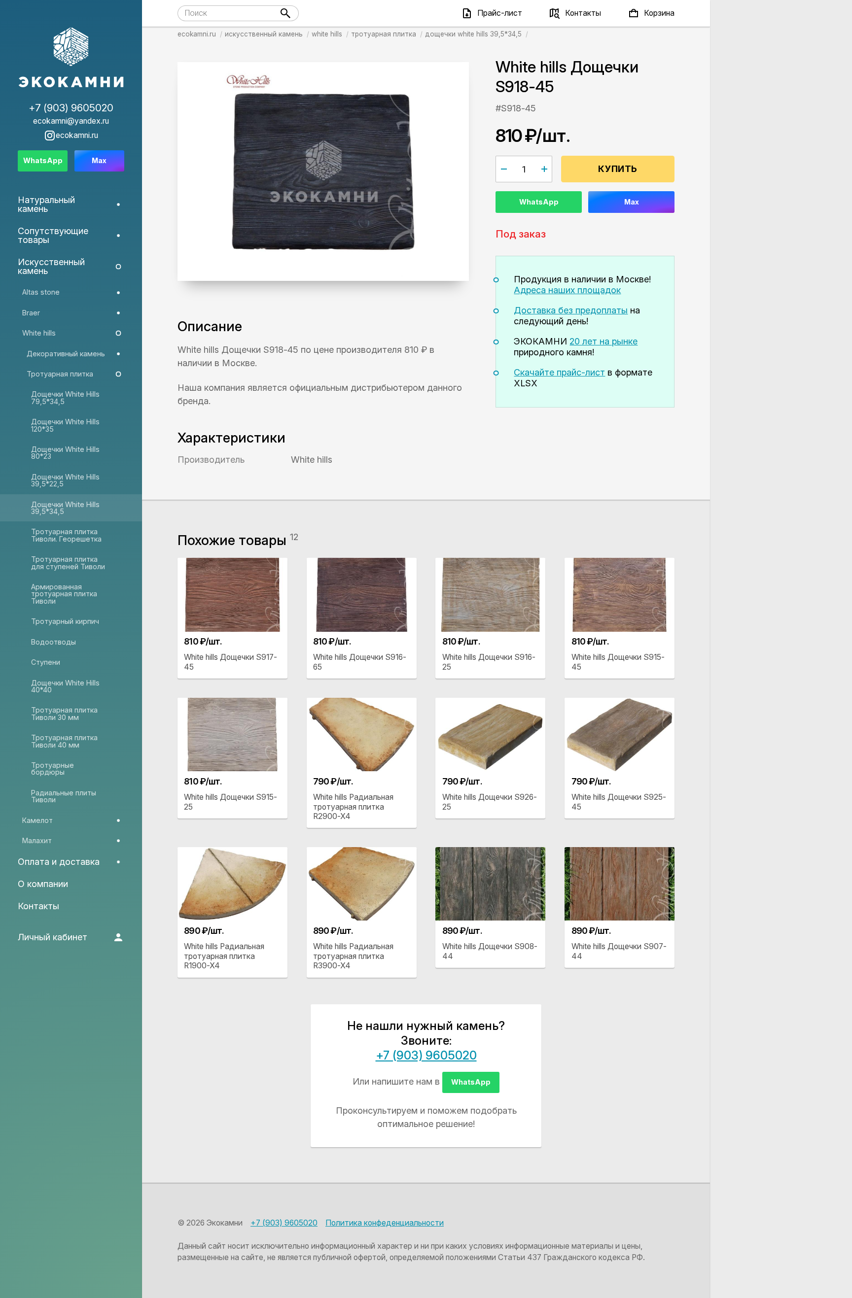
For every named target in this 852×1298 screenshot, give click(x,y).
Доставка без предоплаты (571, 310)
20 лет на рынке (603, 341)
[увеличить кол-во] (544, 169)
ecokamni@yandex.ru (71, 121)
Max (631, 202)
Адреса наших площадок (567, 290)
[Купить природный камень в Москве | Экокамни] (71, 58)
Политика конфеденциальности (384, 1223)
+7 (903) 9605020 (426, 1055)
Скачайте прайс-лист (559, 372)
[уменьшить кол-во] (504, 169)
